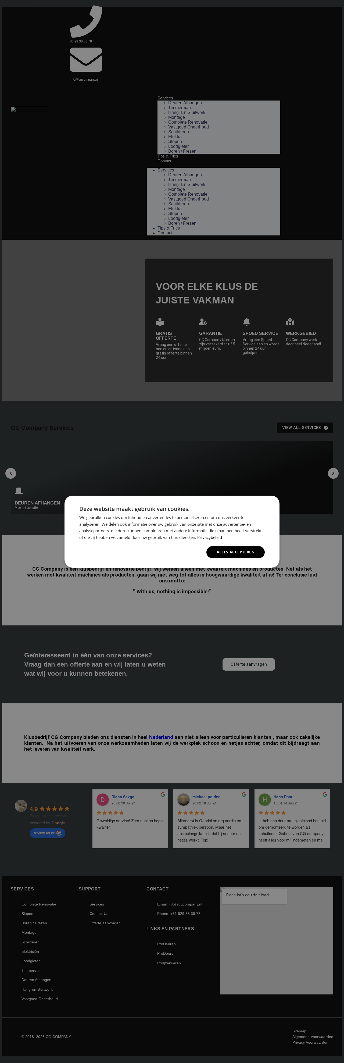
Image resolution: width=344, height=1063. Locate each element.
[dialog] (172, 531)
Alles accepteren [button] (236, 551)
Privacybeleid (209, 537)
